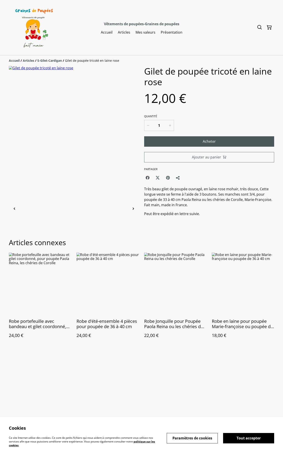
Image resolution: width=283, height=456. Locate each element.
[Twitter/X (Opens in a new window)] (157, 177)
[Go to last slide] (14, 209)
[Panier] (269, 27)
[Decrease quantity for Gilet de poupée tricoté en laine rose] (148, 125)
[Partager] (178, 177)
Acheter (209, 141)
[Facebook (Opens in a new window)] (147, 177)
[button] (29, 209)
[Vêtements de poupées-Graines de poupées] (33, 27)
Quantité (150, 116)
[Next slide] (133, 209)
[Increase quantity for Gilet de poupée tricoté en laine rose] (170, 125)
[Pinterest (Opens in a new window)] (167, 177)
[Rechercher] (259, 27)
